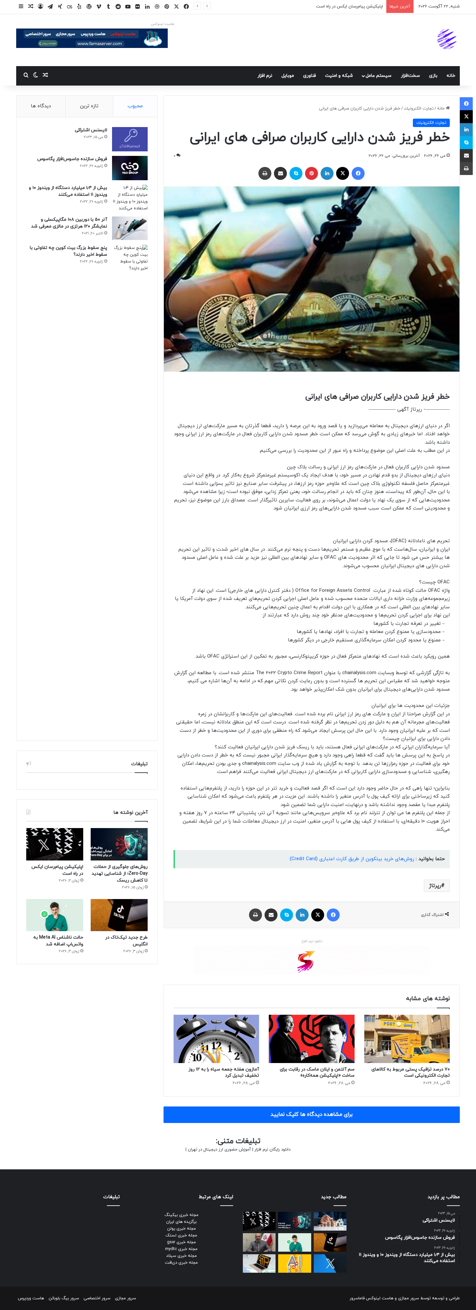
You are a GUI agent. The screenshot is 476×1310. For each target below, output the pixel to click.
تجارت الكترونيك (419, 108)
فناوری (309, 76)
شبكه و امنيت (339, 76)
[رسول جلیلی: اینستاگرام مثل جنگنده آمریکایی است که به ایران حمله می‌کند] (259, 1242)
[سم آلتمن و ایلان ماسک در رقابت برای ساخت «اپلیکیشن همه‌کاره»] (311, 1039)
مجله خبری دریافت (181, 1263)
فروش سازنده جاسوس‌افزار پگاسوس (72, 159)
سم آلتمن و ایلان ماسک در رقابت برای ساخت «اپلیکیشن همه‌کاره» (317, 1072)
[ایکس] (342, 173)
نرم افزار (264, 76)
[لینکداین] (327, 173)
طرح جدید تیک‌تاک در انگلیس (357, 6)
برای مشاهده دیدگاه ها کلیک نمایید (311, 1114)
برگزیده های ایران (181, 1222)
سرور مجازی (408, 1298)
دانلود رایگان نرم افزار (272, 1149)
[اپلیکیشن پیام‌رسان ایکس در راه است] (54, 844)
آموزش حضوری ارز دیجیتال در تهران (219, 1149)
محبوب (135, 106)
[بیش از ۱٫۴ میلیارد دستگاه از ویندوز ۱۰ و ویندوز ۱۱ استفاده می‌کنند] (130, 198)
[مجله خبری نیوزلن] (448, 40)
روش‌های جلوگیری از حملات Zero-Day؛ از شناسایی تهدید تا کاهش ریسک (120, 873)
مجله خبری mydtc (181, 1249)
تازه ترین (89, 106)
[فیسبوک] (358, 173)
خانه (451, 76)
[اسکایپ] (295, 173)
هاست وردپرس (31, 1298)
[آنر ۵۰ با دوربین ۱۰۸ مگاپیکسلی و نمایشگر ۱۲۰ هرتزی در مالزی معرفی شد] (130, 228)
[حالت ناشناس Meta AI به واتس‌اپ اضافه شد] (54, 915)
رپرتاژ (435, 885)
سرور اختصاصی (97, 1298)
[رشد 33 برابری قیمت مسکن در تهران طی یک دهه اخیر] (330, 1221)
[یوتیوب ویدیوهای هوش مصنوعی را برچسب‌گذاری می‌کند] (294, 1263)
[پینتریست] (311, 173)
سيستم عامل (378, 76)
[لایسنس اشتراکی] (130, 139)
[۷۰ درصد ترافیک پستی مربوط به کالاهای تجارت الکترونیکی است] (407, 1039)
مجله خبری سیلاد (181, 1256)
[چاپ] (264, 173)
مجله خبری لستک (181, 1235)
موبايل (287, 76)
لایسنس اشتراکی (91, 130)
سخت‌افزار (410, 76)
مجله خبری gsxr (181, 1242)
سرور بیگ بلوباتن (64, 1298)
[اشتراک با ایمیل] (280, 173)
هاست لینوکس (162, 24)
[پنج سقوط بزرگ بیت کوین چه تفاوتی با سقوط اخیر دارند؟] (130, 488)
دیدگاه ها (41, 106)
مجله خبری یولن (181, 1229)
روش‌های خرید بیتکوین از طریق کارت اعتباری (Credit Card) (352, 859)
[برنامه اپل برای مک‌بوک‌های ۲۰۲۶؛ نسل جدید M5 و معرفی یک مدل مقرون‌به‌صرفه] (259, 1263)
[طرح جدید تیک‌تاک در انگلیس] (119, 915)
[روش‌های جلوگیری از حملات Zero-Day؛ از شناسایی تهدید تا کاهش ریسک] (119, 844)
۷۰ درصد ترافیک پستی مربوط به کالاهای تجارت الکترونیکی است (410, 1072)
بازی (433, 76)
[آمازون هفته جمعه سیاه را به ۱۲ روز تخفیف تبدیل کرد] (216, 1039)
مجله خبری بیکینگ (181, 1215)
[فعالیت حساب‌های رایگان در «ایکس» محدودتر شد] (330, 1263)
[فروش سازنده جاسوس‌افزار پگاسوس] (130, 168)
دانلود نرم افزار (311, 941)
